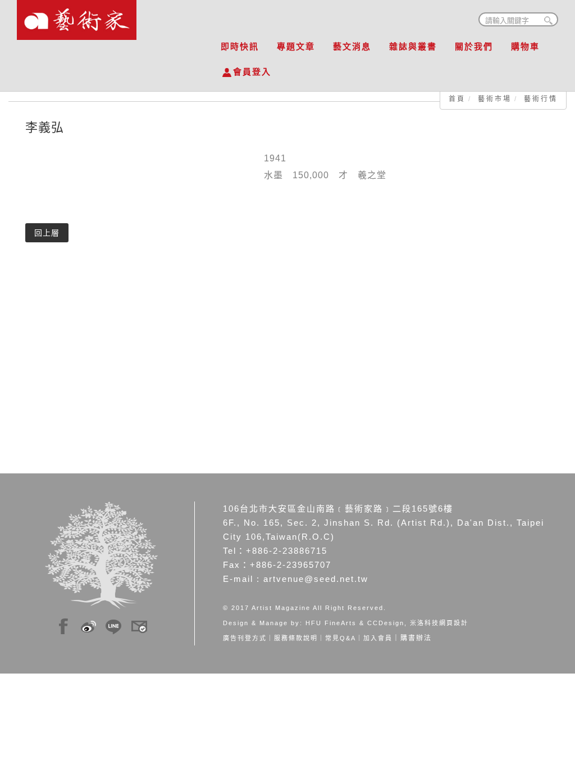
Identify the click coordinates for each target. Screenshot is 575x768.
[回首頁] (76, 17)
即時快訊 (240, 46)
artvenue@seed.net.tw (315, 579)
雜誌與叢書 (413, 46)
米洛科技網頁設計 (439, 623)
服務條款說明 (296, 638)
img (63, 625)
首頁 (457, 99)
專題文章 (296, 46)
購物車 (525, 46)
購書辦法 (416, 638)
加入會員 (378, 638)
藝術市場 (495, 99)
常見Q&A (340, 638)
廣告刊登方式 (245, 638)
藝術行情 (541, 99)
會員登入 (252, 71)
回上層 (47, 232)
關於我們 (474, 46)
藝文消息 (352, 46)
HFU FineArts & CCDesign (354, 623)
